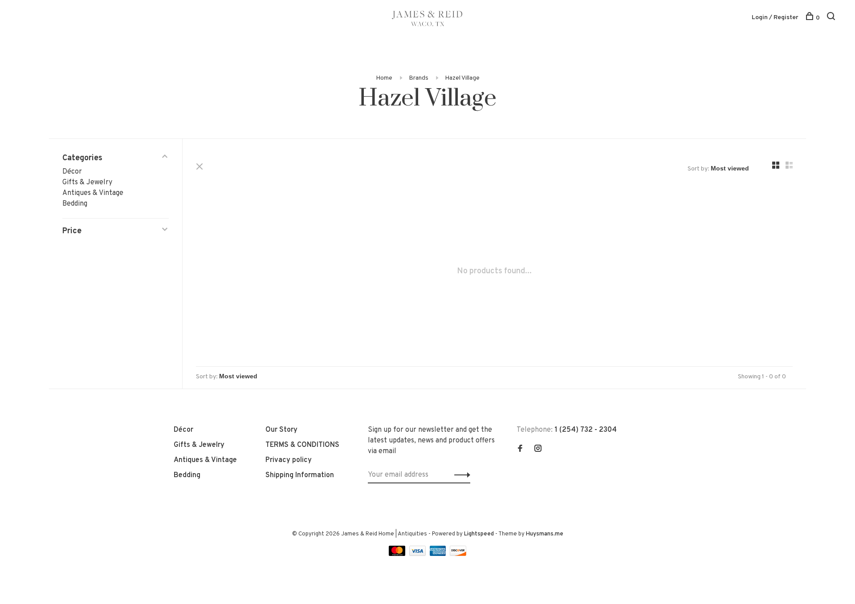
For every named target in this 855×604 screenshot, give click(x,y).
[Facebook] (520, 449)
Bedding (74, 203)
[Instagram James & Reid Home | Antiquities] (538, 449)
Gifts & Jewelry (87, 182)
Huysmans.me (544, 534)
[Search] (832, 18)
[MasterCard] (398, 554)
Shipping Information (299, 475)
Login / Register (775, 17)
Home (384, 78)
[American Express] (439, 554)
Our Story (281, 430)
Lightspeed (479, 534)
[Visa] (418, 554)
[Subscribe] (459, 475)
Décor (72, 171)
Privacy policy (288, 460)
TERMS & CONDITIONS (302, 445)
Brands (418, 78)
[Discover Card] (458, 554)
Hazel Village (462, 78)
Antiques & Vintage (92, 193)
